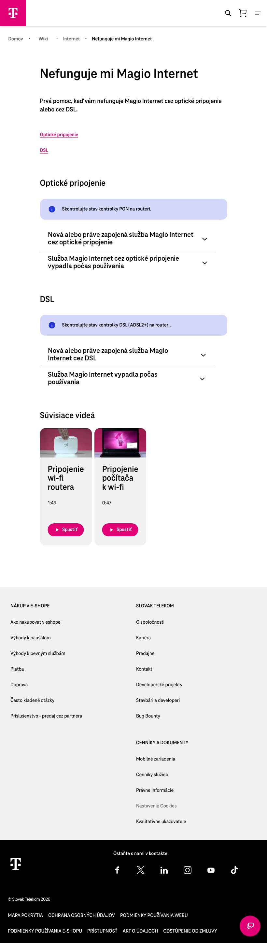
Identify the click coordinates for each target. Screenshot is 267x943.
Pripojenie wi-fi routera (66, 478)
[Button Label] (250, 926)
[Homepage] (13, 13)
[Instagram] (187, 870)
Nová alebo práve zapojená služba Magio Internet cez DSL (108, 354)
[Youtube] (211, 870)
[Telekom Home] (15, 864)
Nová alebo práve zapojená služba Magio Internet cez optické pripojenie (120, 238)
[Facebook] (117, 870)
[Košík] (243, 13)
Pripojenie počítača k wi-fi (120, 478)
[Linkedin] (164, 870)
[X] (141, 870)
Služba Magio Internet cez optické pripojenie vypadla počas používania (113, 262)
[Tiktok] (234, 870)
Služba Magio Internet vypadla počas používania (103, 378)
